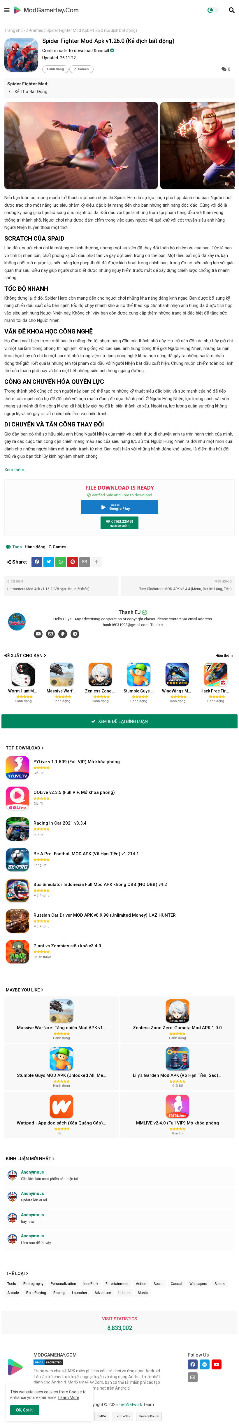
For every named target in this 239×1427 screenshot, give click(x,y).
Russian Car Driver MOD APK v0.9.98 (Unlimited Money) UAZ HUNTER (105, 915)
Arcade (13, 1293)
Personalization (63, 1284)
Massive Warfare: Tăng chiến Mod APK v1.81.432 (64, 691)
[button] (232, 10)
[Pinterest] (72, 562)
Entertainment (117, 1284)
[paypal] (62, 634)
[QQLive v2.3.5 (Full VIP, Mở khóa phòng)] (17, 798)
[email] (50, 634)
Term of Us (122, 1416)
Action (141, 1284)
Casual (176, 1284)
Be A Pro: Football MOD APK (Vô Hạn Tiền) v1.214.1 (86, 853)
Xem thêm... (15, 469)
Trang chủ (13, 30)
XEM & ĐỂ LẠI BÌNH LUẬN (122, 721)
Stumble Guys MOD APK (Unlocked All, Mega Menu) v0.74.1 (141, 691)
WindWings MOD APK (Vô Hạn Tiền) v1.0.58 (179, 691)
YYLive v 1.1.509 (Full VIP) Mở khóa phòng (77, 761)
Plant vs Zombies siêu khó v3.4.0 (67, 946)
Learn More (68, 1397)
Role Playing (36, 1293)
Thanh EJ (129, 612)
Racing (59, 1293)
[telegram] (75, 634)
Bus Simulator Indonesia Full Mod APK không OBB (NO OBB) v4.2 (100, 884)
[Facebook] (36, 562)
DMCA (102, 1416)
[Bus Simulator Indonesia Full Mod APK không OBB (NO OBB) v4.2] (17, 890)
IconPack (90, 1284)
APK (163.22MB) (119, 521)
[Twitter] (48, 562)
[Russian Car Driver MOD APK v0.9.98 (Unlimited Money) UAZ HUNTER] (17, 921)
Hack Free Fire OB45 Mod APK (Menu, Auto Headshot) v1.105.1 (218, 691)
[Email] (84, 562)
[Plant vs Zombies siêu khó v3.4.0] (17, 951)
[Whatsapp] (60, 562)
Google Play (119, 508)
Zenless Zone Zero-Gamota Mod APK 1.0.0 (102, 691)
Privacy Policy (149, 1416)
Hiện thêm (224, 655)
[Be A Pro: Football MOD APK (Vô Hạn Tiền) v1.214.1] (17, 859)
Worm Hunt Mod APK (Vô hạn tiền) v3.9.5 (25, 691)
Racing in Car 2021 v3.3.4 (60, 823)
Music (143, 1293)
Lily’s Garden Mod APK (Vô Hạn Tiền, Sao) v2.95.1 (183, 1075)
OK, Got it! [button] (25, 1410)
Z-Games (34, 30)
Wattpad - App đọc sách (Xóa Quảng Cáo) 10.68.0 (67, 1123)
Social (159, 1284)
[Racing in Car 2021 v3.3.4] (17, 829)
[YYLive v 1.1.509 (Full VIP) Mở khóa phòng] (17, 767)
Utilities (124, 1293)
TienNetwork (130, 1404)
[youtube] (38, 634)
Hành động (55, 69)
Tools (11, 1284)
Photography (33, 1284)
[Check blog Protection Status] (48, 1365)
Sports (220, 1284)
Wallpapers (198, 1284)
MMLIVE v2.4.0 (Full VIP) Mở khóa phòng (177, 1123)
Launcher (79, 1293)
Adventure (102, 1293)
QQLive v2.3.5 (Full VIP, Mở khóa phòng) (74, 792)
